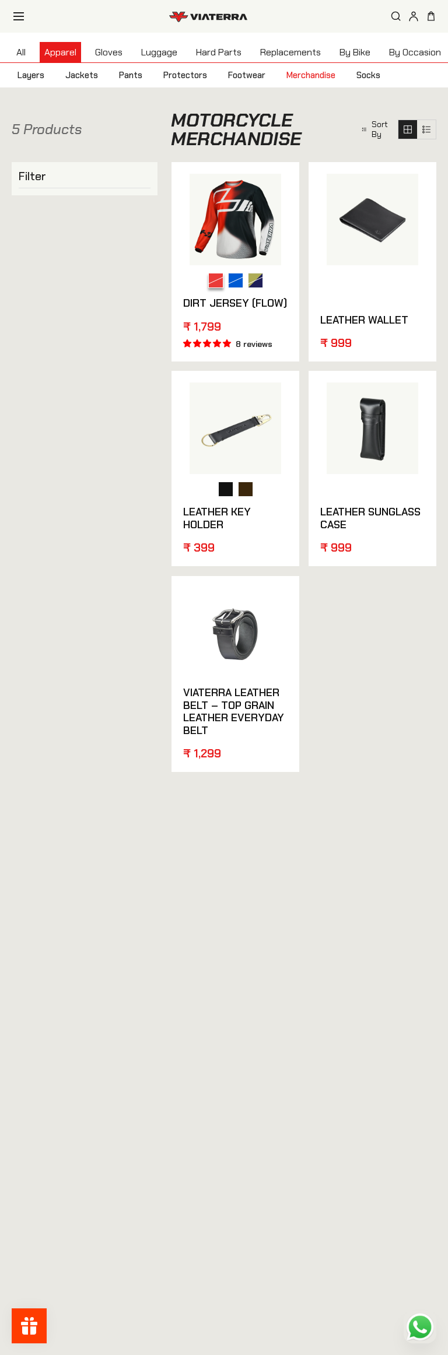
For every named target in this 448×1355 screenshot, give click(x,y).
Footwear (246, 75)
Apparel (60, 52)
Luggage (159, 52)
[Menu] (19, 16)
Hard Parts (219, 52)
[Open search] (396, 16)
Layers (31, 75)
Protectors (185, 75)
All (21, 52)
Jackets (81, 75)
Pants (130, 75)
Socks (368, 75)
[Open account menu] (413, 16)
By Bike (355, 52)
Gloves (109, 52)
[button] (375, 129)
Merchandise (310, 75)
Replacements (290, 52)
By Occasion (415, 52)
